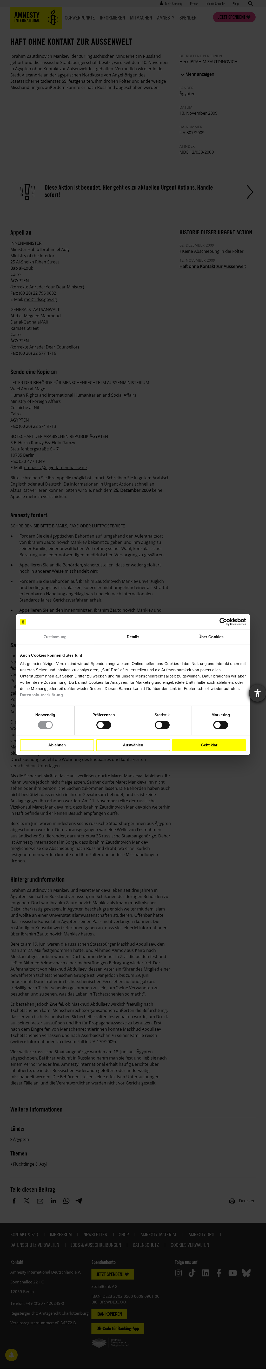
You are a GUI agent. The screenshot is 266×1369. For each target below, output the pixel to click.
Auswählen (133, 745)
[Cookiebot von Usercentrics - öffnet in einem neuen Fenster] (223, 622)
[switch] (103, 725)
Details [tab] (133, 637)
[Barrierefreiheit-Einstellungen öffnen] (257, 693)
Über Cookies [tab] (210, 637)
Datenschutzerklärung (41, 694)
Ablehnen (57, 745)
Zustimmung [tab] (55, 637)
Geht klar (209, 745)
